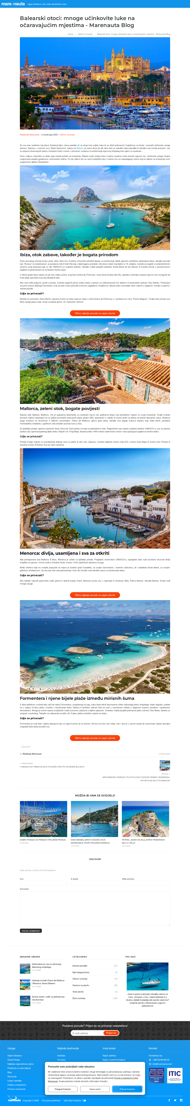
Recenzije (12, 1076)
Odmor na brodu (85, 34)
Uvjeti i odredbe (15, 1080)
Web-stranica (128, 878)
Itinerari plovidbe (79, 965)
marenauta (13, 3)
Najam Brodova (15, 1055)
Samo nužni (95, 1089)
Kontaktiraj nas (155, 1055)
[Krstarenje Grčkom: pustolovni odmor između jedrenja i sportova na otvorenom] (165, 765)
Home (70, 34)
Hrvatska (61, 1059)
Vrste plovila (77, 991)
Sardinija (61, 1055)
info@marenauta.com (162, 1063)
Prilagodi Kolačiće (63, 1089)
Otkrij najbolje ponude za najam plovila (95, 313)
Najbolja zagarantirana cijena (21, 1063)
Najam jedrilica (109, 1055)
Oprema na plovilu (80, 985)
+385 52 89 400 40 (160, 1059)
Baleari (80, 148)
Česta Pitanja (14, 1059)
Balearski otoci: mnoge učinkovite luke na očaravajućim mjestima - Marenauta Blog (133, 34)
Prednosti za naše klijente (19, 1068)
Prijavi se (111, 1032)
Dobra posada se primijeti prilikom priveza (43, 840)
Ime (21, 878)
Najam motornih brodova (114, 1059)
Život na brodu (78, 998)
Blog (10, 1072)
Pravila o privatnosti (16, 1088)
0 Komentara (164, 753)
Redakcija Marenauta (29, 134)
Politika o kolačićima (17, 1084)
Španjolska (26, 746)
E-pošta (74, 878)
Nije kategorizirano (80, 972)
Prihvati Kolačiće (127, 1089)
